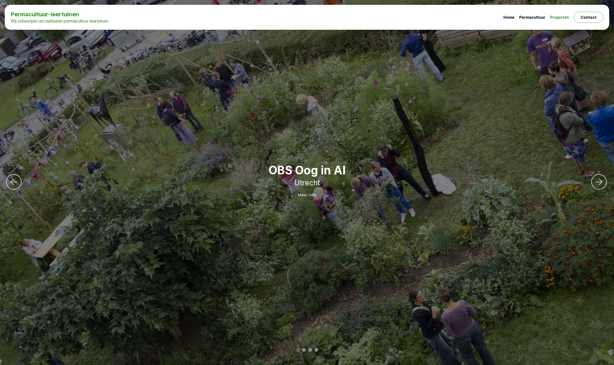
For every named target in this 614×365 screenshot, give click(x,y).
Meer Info (307, 195)
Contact (588, 17)
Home (508, 17)
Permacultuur (532, 17)
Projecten (559, 17)
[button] (297, 350)
